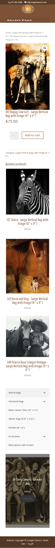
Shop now (27, 498)
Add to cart (32, 135)
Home (8, 32)
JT (32, 543)
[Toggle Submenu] (44, 392)
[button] (45, 48)
